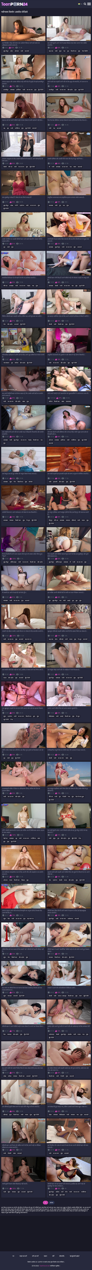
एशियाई (74, 520)
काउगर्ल (27, 51)
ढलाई (68, 600)
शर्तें (53, 1256)
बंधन (80, 996)
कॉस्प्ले (30, 482)
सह (4, 128)
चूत (8, 128)
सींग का (10, 167)
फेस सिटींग (85, 51)
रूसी (22, 51)
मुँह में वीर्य (40, 90)
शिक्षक (23, 880)
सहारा (45, 1256)
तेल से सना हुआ (80, 796)
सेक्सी (5, 167)
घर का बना (30, 90)
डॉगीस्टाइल (13, 562)
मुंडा (79, 51)
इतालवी (55, 482)
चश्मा (74, 167)
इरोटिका (18, 90)
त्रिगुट (50, 520)
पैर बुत (28, 520)
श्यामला (12, 520)
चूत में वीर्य (81, 90)
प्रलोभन (22, 205)
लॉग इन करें (35, 1256)
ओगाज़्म (17, 51)
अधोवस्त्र (70, 918)
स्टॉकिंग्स (17, 128)
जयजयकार (6, 363)
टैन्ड (12, 719)
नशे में (16, 205)
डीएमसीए (61, 1256)
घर (13, 1256)
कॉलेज (16, 363)
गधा (64, 51)
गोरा (4, 324)
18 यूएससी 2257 (74, 1256)
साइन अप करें (23, 1256)
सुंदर (60, 51)
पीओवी (64, 796)
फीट (66, 1192)
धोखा (11, 205)
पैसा (9, 918)
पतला (83, 520)
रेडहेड (28, 286)
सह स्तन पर (28, 639)
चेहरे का (5, 838)
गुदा (68, 51)
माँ (49, 167)
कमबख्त (12, 90)
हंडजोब (70, 1034)
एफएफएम (68, 401)
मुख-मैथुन (6, 51)
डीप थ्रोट (70, 90)
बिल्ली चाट (73, 51)
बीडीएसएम (51, 716)
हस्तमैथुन (6, 90)
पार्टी (62, 1192)
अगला (51, 1203)
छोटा (11, 51)
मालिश (10, 1076)
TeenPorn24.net (44, 1266)
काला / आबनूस (62, 996)
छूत (77, 600)
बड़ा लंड (51, 51)
